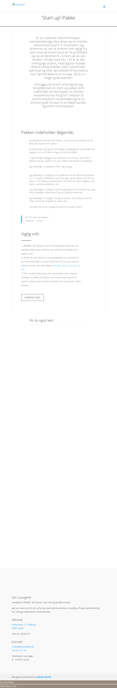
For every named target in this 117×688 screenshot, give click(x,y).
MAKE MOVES (44, 677)
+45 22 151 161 (19, 650)
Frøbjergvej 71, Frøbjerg (24, 624)
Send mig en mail (8, 686)
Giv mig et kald (7, 682)
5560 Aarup (17, 628)
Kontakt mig (32, 297)
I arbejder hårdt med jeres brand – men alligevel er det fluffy (56, 523)
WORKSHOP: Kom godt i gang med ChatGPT (56, 373)
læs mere (37, 393)
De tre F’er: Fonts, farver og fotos (55, 448)
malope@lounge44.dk (23, 646)
